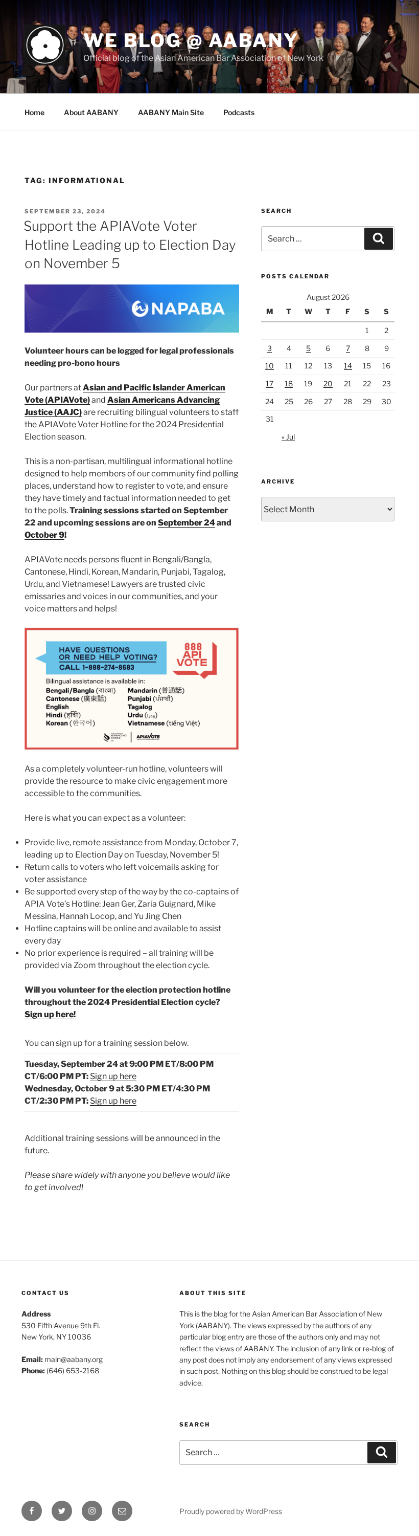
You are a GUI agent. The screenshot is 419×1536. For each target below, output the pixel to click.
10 (269, 365)
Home (34, 112)
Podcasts (238, 112)
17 (269, 383)
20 (328, 383)
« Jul (288, 436)
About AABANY (91, 112)
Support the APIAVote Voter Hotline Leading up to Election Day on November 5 (130, 244)
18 (289, 383)
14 (348, 365)
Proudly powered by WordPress (230, 1511)
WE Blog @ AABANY (191, 40)
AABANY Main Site (171, 112)
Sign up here (113, 1076)
